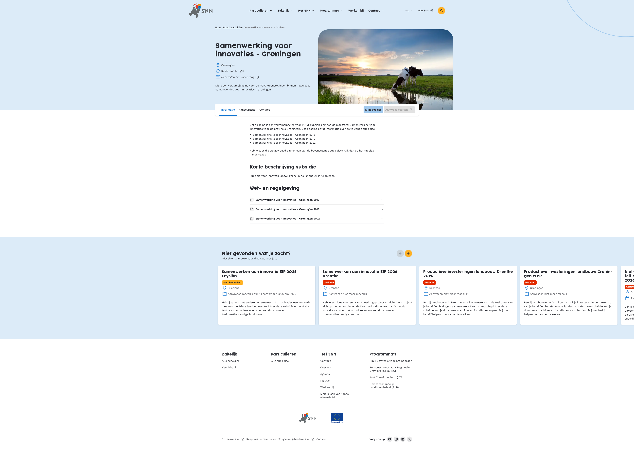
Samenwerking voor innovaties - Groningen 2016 (287, 199)
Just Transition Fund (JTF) (387, 377)
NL (407, 10)
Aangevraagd (247, 109)
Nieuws (325, 380)
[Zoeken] (441, 10)
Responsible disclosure (261, 439)
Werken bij (356, 10)
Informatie (228, 109)
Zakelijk (283, 10)
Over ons (326, 367)
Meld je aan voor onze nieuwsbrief (334, 395)
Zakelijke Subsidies (232, 27)
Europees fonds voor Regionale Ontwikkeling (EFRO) (390, 369)
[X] (409, 439)
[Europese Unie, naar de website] (337, 418)
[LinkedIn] (402, 439)
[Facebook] (389, 439)
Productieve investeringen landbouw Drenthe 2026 (468, 274)
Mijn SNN (423, 10)
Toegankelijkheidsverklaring (296, 439)
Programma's (329, 10)
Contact (374, 10)
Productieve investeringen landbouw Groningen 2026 (568, 274)
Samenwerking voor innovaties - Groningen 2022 (288, 218)
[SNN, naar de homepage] (201, 10)
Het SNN (304, 10)
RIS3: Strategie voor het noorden (391, 360)
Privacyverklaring (233, 439)
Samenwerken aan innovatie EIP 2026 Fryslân (259, 274)
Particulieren (258, 10)
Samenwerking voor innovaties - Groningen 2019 (287, 209)
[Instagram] (396, 439)
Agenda (325, 374)
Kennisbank (229, 367)
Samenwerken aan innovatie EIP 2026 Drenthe (360, 274)
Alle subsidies (230, 360)
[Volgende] (408, 253)
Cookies (321, 439)
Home (218, 27)
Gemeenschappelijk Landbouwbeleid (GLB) (384, 385)
